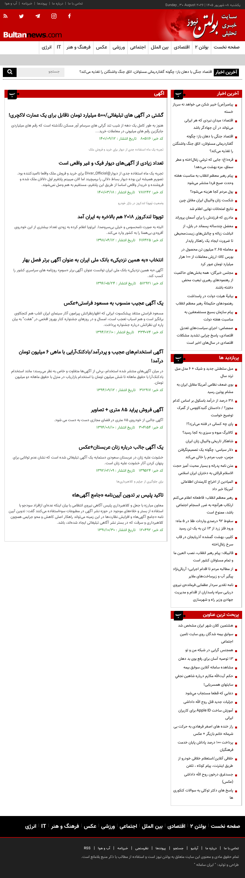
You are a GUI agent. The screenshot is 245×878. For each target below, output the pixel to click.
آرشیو (194, 848)
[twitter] (21, 17)
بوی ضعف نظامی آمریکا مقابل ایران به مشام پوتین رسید (205, 388)
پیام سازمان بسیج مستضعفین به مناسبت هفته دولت (208, 315)
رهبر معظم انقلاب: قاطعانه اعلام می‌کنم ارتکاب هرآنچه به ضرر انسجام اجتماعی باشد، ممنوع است (203, 505)
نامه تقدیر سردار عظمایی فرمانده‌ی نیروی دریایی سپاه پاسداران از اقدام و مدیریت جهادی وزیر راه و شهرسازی (203, 592)
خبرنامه (27, 3)
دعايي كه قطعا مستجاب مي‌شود (209, 693)
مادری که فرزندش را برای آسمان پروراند (204, 217)
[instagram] (54, 17)
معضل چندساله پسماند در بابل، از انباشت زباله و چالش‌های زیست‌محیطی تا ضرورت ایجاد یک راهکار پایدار (203, 233)
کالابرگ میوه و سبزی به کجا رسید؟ (207, 432)
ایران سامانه (205, 865)
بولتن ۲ (201, 47)
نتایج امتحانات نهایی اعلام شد (211, 209)
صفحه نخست (227, 47)
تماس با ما (75, 3)
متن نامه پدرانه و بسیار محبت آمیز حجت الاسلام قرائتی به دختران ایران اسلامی (203, 469)
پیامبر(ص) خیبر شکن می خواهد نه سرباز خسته (203, 108)
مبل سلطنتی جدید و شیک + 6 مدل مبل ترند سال (204, 372)
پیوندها (42, 3)
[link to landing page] (210, 25)
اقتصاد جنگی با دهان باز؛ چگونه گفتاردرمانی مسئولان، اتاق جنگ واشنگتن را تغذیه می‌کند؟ (145, 72)
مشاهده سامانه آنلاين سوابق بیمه (208, 667)
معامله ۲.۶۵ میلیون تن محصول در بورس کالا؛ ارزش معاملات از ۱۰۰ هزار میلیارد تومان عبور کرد (206, 257)
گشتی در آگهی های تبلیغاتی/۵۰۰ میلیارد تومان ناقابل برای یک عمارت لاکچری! (86, 115)
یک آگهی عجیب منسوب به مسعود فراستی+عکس (113, 303)
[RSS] (7, 17)
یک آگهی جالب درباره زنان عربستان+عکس (121, 447)
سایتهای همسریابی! (218, 685)
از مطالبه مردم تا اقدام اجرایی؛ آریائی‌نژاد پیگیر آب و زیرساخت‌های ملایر (203, 572)
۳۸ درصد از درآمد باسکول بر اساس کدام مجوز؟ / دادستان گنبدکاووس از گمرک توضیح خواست (203, 408)
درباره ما (57, 3)
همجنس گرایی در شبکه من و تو (209, 650)
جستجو (178, 848)
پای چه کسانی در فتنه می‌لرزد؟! (209, 424)
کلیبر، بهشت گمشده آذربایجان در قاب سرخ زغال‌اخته (204, 540)
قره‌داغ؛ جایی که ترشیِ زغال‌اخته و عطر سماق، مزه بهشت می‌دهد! (204, 163)
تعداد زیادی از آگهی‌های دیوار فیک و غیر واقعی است (111, 163)
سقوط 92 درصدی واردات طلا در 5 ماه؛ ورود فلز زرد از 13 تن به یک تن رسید (204, 524)
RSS (87, 848)
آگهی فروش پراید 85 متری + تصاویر (127, 410)
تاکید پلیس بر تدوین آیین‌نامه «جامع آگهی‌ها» (117, 495)
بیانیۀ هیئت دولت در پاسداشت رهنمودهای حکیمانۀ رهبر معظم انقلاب (204, 299)
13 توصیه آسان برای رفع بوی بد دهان (205, 659)
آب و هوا (11, 3)
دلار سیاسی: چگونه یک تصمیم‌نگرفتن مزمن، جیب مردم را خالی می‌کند (205, 453)
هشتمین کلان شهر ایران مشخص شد (205, 625)
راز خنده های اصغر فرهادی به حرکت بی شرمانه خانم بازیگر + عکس (203, 730)
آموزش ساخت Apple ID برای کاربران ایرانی (205, 714)
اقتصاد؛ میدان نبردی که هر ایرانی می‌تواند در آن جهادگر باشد (208, 124)
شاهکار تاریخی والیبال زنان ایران (209, 441)
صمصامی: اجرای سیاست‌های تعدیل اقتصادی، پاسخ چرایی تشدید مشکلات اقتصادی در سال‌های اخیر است (205, 335)
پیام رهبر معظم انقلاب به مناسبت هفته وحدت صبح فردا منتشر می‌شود (203, 179)
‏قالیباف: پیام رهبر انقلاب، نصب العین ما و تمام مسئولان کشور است (203, 556)
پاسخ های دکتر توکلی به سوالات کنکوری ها (203, 794)
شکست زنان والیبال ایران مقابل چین (206, 200)
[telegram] (37, 16)
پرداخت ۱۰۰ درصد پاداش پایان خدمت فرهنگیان (205, 746)
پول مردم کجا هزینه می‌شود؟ (211, 192)
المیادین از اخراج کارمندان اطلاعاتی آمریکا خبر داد (207, 485)
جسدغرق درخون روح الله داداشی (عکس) (208, 778)
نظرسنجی (141, 848)
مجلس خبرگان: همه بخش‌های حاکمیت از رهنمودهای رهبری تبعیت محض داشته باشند (203, 280)
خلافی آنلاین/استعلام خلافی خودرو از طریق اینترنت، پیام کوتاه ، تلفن (205, 762)
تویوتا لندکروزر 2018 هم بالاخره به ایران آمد (120, 217)
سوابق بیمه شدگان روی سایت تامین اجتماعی (206, 637)
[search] (10, 72)
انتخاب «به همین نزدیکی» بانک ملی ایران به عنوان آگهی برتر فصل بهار (92, 260)
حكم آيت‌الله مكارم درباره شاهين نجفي (204, 676)
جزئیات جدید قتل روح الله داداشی (208, 702)
